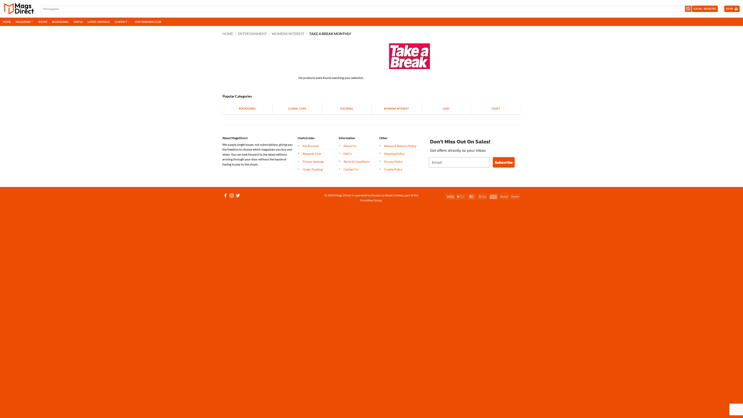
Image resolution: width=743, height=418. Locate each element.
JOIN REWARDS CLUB (148, 21)
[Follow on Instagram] (232, 196)
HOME (7, 21)
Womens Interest (288, 34)
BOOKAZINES (60, 21)
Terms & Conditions (356, 161)
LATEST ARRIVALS (99, 21)
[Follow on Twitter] (238, 196)
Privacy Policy (393, 161)
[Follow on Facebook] (225, 196)
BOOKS (42, 21)
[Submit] (688, 9)
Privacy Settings (313, 161)
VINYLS (78, 21)
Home (228, 34)
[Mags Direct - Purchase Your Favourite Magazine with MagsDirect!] (19, 9)
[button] (732, 9)
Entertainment (252, 34)
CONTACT (121, 21)
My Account (311, 146)
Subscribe (504, 162)
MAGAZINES (23, 21)
